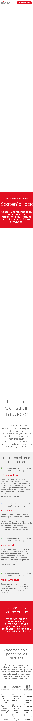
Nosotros (13, 198)
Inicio (6, 198)
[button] (14, 2)
